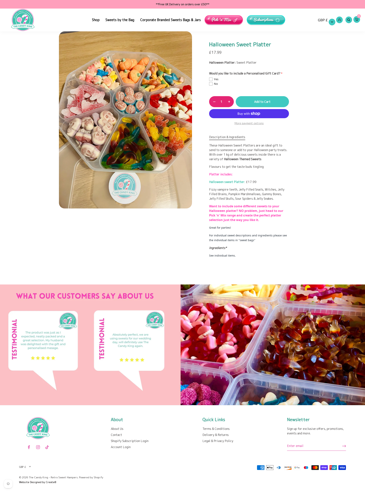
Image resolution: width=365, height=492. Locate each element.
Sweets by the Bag (120, 19)
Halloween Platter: (222, 62)
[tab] (229, 137)
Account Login (121, 447)
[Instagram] (38, 447)
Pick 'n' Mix (221, 20)
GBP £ (323, 20)
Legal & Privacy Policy (217, 441)
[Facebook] (29, 447)
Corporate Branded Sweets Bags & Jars (170, 19)
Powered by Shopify (91, 477)
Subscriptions (264, 20)
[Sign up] (344, 446)
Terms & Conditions (216, 429)
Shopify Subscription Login (129, 441)
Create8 (51, 482)
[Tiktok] (47, 447)
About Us (117, 429)
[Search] (348, 20)
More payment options (249, 123)
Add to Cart (262, 102)
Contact (116, 435)
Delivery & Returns (215, 435)
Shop (96, 19)
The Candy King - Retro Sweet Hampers (53, 477)
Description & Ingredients (227, 137)
